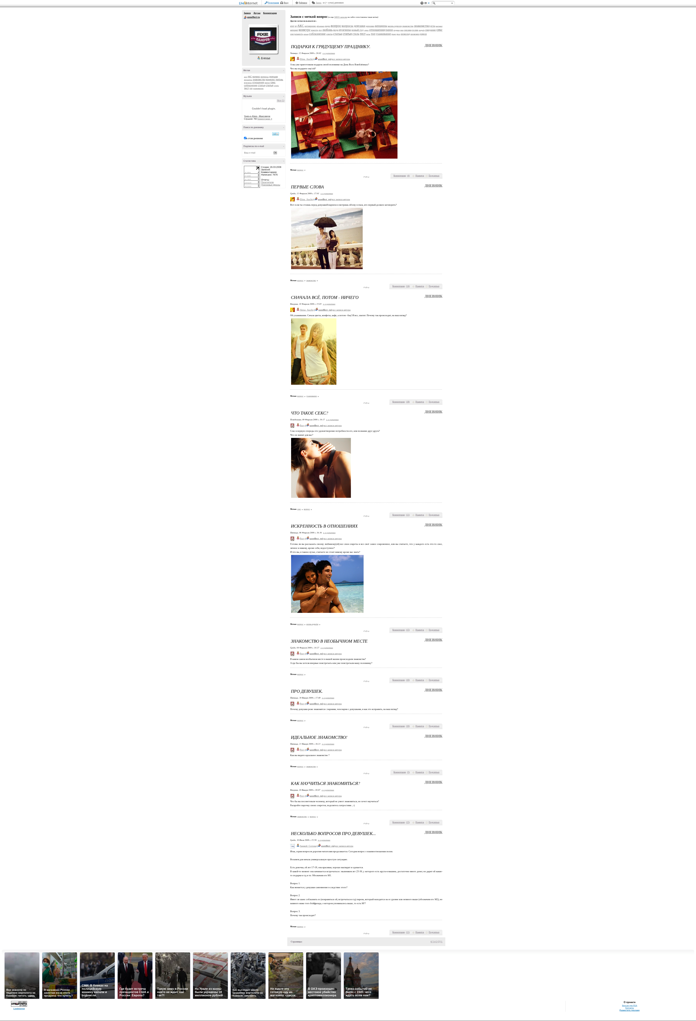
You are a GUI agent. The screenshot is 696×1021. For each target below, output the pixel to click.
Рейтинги (303, 2)
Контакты (629, 1008)
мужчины (248, 83)
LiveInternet (249, 3)
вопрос (256, 76)
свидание (430, 29)
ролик (415, 30)
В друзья (265, 58)
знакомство (259, 79)
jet (296, 26)
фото (398, 34)
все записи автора (341, 59)
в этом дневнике (254, 138)
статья (269, 85)
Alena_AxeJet (307, 310)
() (408, 175)
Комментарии (270, 13)
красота (314, 30)
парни (267, 83)
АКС (250, 76)
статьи (261, 85)
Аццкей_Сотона (308, 846)
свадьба (421, 30)
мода (335, 30)
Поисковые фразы (270, 185)
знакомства (407, 26)
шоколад (405, 34)
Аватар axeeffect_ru (263, 38)
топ (250, 88)
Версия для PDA (629, 1005)
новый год (357, 29)
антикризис (310, 26)
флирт (394, 34)
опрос (366, 30)
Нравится (419, 175)
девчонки (370, 26)
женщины (248, 80)
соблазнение (250, 85)
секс (273, 82)
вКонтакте (320, 26)
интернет (294, 30)
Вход (286, 2)
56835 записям (340, 17)
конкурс (270, 79)
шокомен (415, 34)
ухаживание (258, 88)
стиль (276, 86)
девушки (273, 76)
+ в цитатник (328, 53)
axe (245, 77)
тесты (368, 34)
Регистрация (273, 2)
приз (402, 30)
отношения (258, 82)
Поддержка (421, 3)
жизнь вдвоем (395, 26)
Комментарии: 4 (264, 119)
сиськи (305, 34)
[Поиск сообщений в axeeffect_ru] (275, 134)
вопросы (265, 77)
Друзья (256, 13)
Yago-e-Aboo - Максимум (257, 116)
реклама (408, 30)
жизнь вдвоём (312, 624)
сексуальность (296, 34)
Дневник (433, 45)
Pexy (302, 425)
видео (327, 26)
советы (329, 34)
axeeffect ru (245, 17)
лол (320, 30)
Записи (247, 13)
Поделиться (434, 175)
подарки (396, 30)
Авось (318, 2)
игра (432, 26)
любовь (279, 79)
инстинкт (439, 26)
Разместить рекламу (630, 1010)
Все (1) (280, 100)
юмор (423, 33)
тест (246, 88)
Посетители (267, 182)
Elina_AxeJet (306, 59)
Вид (427, 3)
